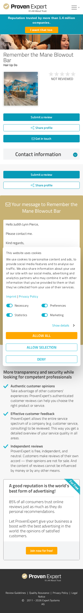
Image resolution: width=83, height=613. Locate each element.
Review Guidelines (16, 593)
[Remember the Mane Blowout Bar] (21, 89)
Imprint (11, 296)
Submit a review (41, 117)
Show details (60, 325)
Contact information (38, 154)
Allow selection (41, 347)
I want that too (41, 30)
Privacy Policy (28, 296)
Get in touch (43, 138)
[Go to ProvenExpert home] (25, 8)
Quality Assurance (39, 593)
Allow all (42, 335)
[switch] (45, 305)
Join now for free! (41, 550)
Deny (41, 359)
